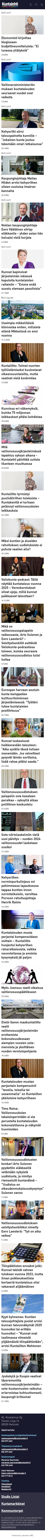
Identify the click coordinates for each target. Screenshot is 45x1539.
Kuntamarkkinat (13, 1503)
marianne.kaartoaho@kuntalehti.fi (16, 1462)
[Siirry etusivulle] (10, 4)
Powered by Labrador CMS (22, 1535)
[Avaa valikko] (31, 4)
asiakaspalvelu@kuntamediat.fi (14, 1438)
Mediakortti (6, 1489)
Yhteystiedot (6, 1484)
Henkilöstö (5, 1486)
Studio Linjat (10, 1496)
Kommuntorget (12, 1510)
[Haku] (36, 5)
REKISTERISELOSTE (8, 1527)
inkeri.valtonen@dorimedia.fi (13, 1473)
